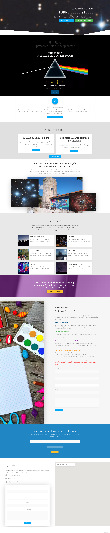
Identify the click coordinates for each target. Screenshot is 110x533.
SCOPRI (55, 92)
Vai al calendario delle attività (55, 116)
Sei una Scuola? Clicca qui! (84, 20)
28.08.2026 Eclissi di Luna (35, 137)
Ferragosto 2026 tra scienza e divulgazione (74, 139)
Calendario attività (66, 20)
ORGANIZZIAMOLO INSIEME (55, 291)
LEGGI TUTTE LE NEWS (55, 156)
